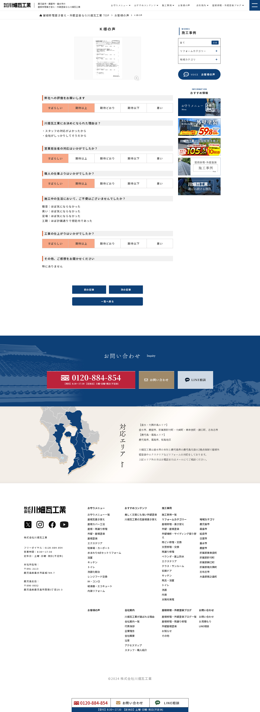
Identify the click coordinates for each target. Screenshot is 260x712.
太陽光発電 (168, 599)
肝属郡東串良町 (208, 552)
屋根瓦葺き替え (96, 519)
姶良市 (203, 533)
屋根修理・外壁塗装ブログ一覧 (179, 616)
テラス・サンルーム (173, 566)
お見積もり (205, 621)
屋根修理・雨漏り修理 (174, 621)
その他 (165, 635)
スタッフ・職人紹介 (136, 650)
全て (198, 42)
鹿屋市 (203, 548)
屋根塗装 (92, 538)
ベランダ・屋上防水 (173, 556)
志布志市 (205, 572)
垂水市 (203, 543)
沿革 (127, 640)
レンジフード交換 (97, 576)
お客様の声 (184, 5)
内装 (164, 594)
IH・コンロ (94, 581)
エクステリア (95, 543)
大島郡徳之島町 (208, 576)
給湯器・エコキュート (100, 586)
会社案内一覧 (132, 621)
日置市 (203, 538)
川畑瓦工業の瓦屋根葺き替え (141, 519)
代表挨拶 (130, 626)
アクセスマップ (133, 645)
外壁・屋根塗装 (96, 533)
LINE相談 (204, 626)
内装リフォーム (96, 591)
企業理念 (130, 631)
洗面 (164, 590)
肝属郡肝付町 (207, 557)
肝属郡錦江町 (207, 562)
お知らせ (167, 631)
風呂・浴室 (168, 580)
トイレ (91, 567)
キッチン (92, 562)
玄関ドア (167, 570)
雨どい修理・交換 (172, 542)
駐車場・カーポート (99, 548)
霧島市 (203, 529)
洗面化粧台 (94, 572)
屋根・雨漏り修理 (97, 529)
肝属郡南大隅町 (208, 567)
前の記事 (89, 289)
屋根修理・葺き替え (173, 524)
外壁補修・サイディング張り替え (179, 535)
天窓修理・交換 (170, 547)
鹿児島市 (205, 524)
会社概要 (130, 635)
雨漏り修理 (168, 551)
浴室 (90, 557)
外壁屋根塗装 (169, 626)
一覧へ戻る (107, 301)
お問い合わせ (206, 616)
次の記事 (126, 289)
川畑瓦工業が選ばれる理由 (139, 616)
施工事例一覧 (169, 514)
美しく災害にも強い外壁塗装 (141, 514)
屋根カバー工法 (96, 524)
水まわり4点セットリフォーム (104, 552)
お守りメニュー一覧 (99, 514)
